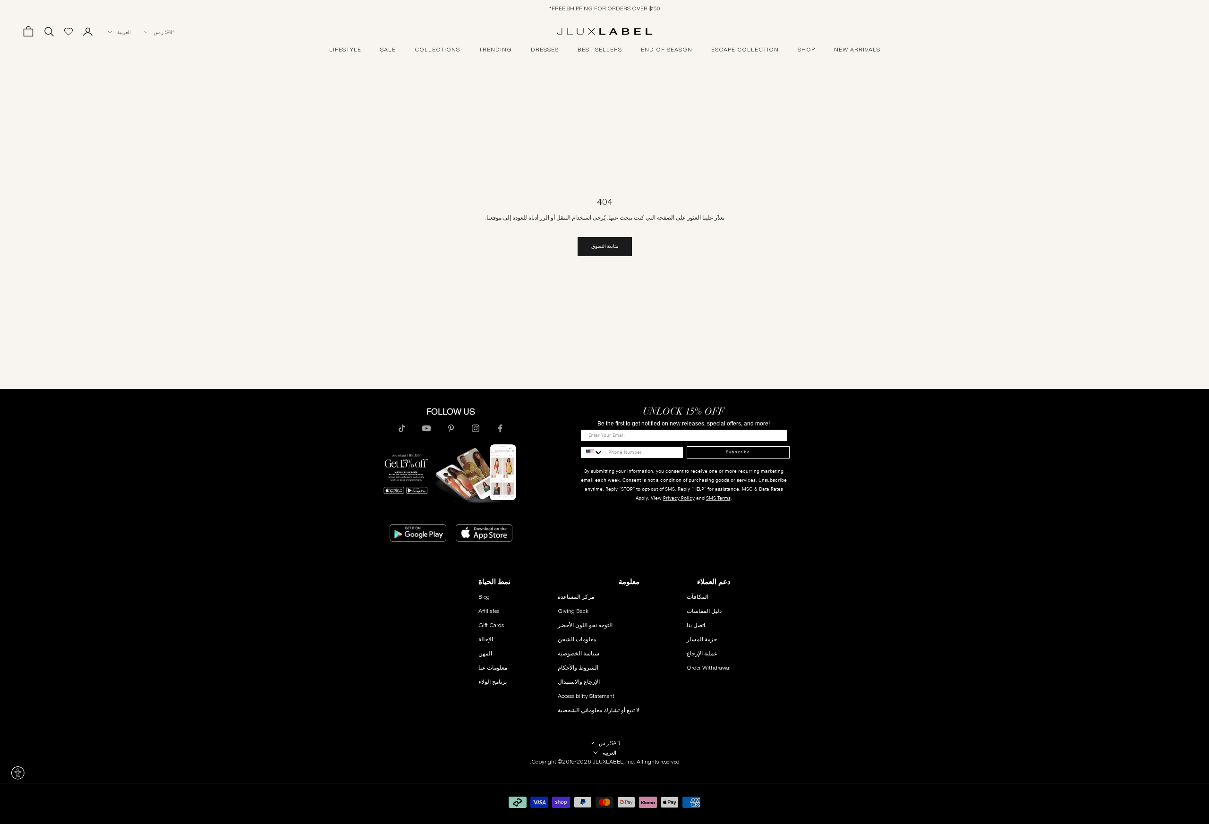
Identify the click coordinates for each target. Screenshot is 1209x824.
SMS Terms (718, 498)
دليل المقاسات (704, 610)
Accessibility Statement (586, 695)
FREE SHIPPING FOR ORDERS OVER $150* (604, 8)
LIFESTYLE (345, 49)
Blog (484, 596)
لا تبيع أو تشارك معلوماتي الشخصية (598, 710)
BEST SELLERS (600, 49)
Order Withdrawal (709, 667)
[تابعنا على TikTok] (402, 428)
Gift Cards (491, 625)
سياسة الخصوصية (578, 653)
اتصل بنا (696, 625)
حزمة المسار (702, 639)
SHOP (806, 49)
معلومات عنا (492, 667)
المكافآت (697, 596)
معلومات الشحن (577, 639)
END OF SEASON (666, 49)
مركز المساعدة (576, 596)
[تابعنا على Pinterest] (451, 428)
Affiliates (488, 610)
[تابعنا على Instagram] (475, 428)
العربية (124, 32)
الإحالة (485, 639)
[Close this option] (18, 773)
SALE (388, 49)
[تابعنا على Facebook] (500, 428)
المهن (485, 653)
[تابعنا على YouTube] (426, 428)
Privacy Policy (679, 498)
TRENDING (495, 49)
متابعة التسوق (604, 246)
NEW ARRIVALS (857, 49)
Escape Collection (745, 49)
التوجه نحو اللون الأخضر (585, 625)
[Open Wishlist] (68, 31)
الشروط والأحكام (578, 667)
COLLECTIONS (437, 49)
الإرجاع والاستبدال (579, 681)
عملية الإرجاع (702, 653)
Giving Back (573, 610)
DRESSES (545, 49)
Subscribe (738, 452)
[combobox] (592, 452)
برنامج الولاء (492, 681)
